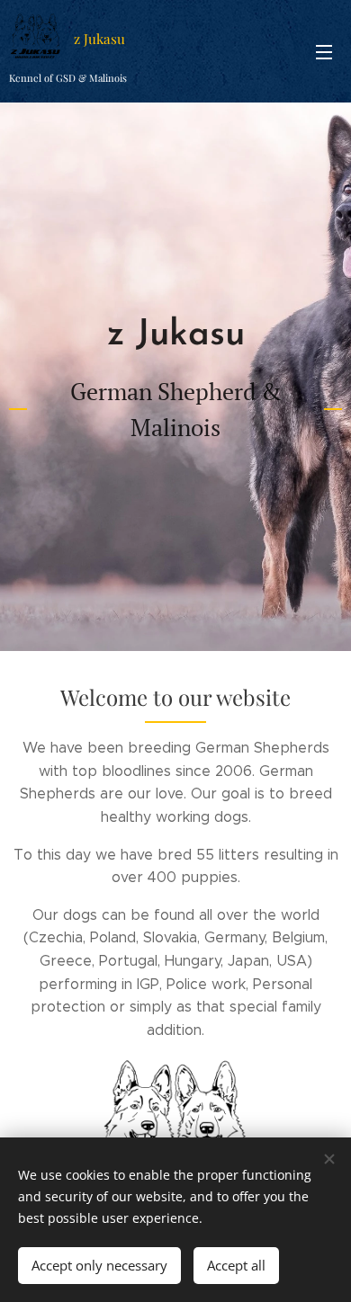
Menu (324, 51)
